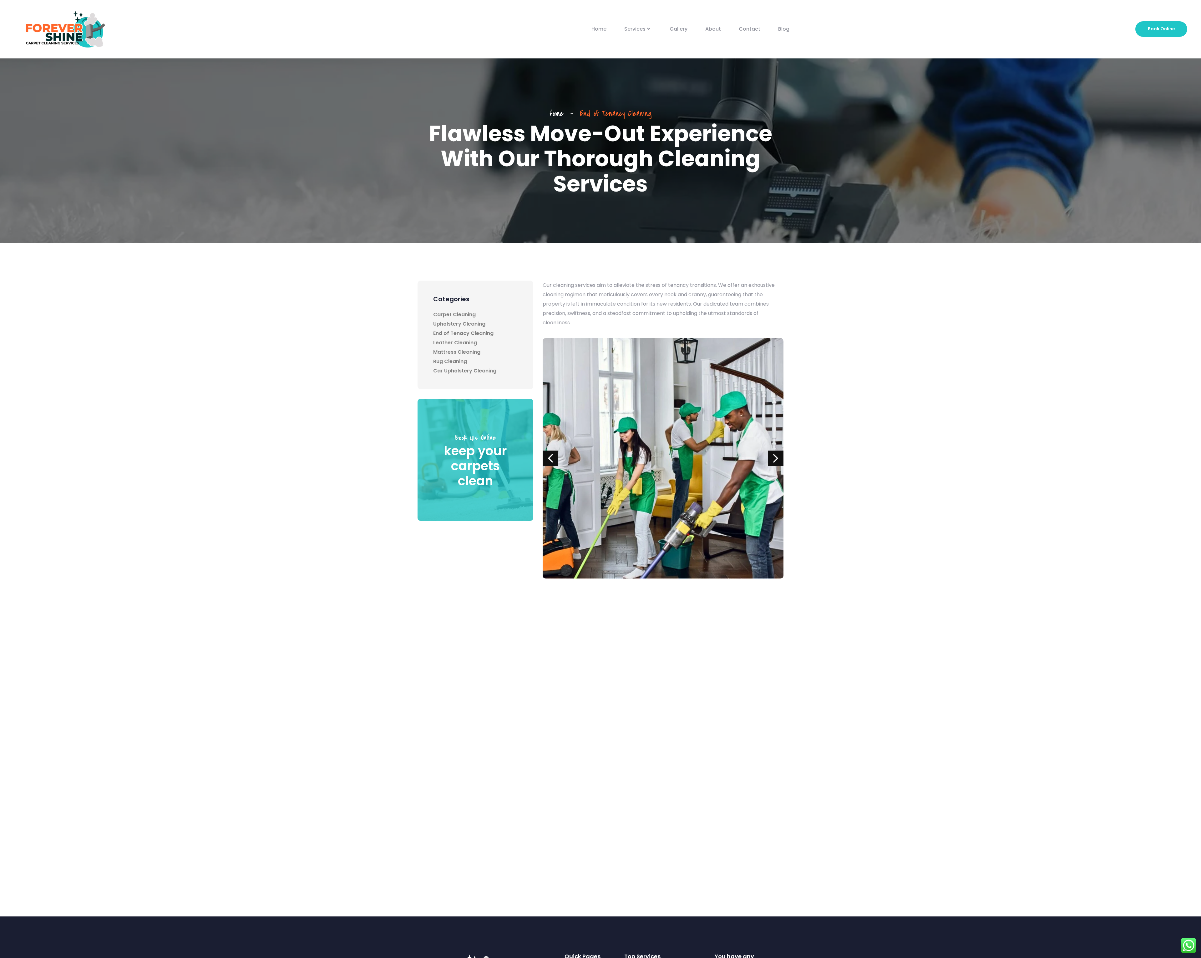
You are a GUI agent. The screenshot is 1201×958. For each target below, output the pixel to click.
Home (598, 29)
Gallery (678, 29)
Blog (783, 29)
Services (635, 29)
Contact (749, 29)
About (713, 29)
